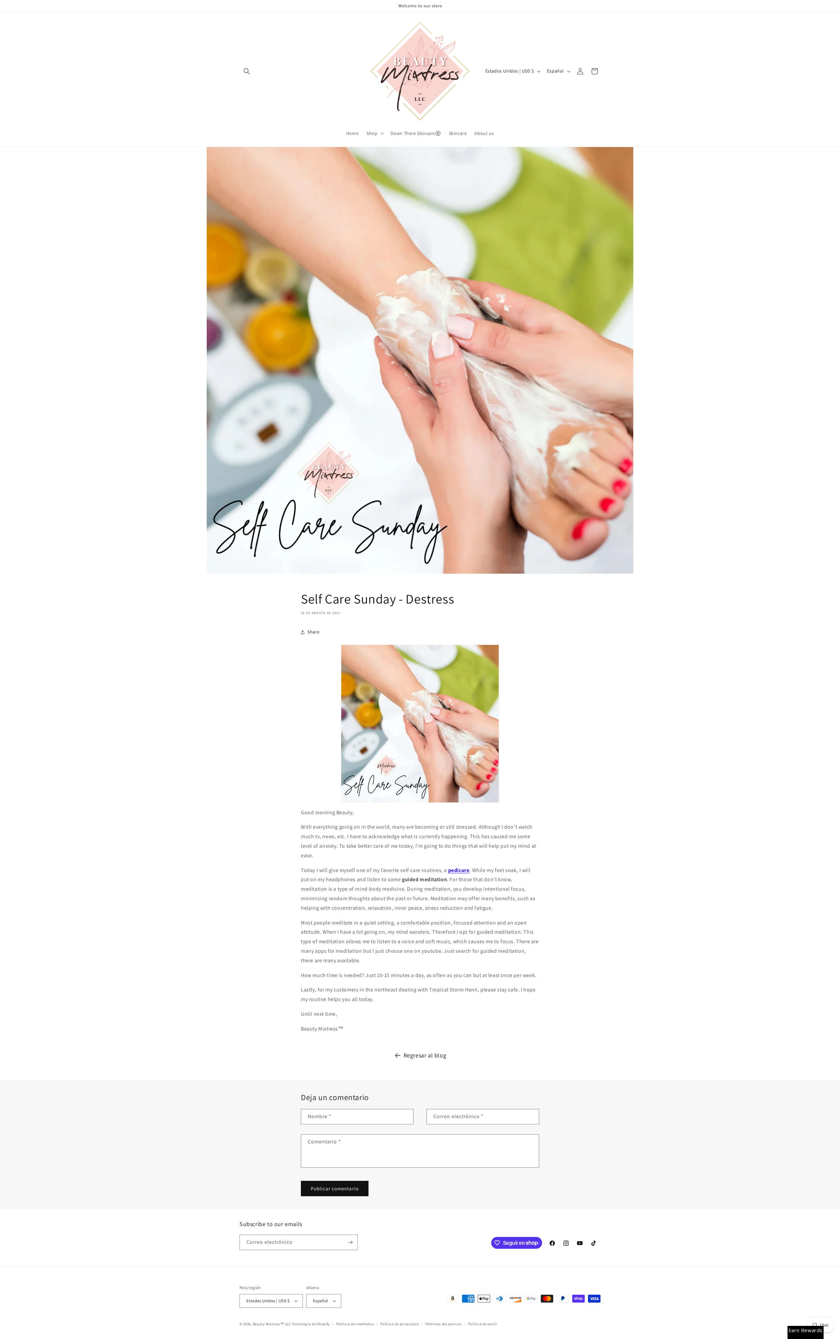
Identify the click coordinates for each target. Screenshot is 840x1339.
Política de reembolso (355, 1324)
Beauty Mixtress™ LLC (272, 1324)
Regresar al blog (425, 1055)
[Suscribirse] (350, 1242)
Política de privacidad (399, 1324)
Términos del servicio (443, 1324)
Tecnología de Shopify (311, 1324)
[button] (247, 71)
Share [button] (313, 632)
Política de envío (482, 1324)
